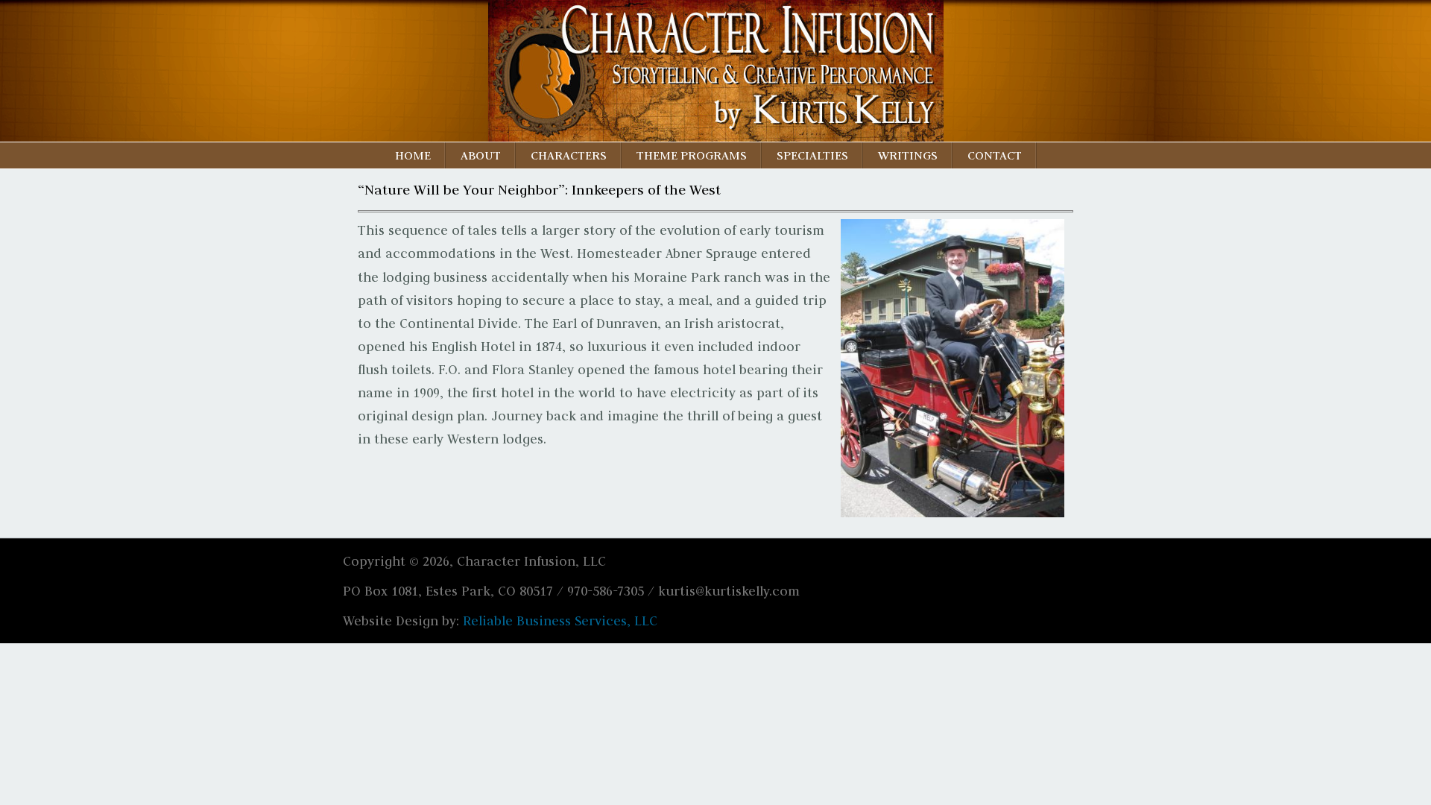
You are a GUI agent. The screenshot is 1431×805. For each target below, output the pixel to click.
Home (413, 155)
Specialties (812, 155)
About (481, 155)
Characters (569, 155)
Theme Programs (691, 155)
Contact (994, 155)
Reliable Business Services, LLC (560, 621)
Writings (908, 155)
